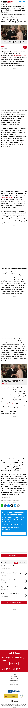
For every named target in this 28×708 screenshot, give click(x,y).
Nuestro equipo (14, 676)
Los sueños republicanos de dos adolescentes (8, 580)
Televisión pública (18, 499)
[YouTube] (17, 669)
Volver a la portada (14, 602)
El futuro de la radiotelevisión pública (8, 502)
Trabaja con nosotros (14, 678)
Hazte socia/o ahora (14, 533)
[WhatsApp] (2, 669)
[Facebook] (4, 669)
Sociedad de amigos (14, 680)
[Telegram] (11, 669)
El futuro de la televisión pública (12, 500)
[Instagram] (14, 669)
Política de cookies (14, 686)
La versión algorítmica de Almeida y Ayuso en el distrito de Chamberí (11, 566)
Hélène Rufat (4, 582)
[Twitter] (9, 669)
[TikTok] (19, 669)
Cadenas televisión (9, 499)
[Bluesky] (7, 669)
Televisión (3, 500)
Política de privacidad (14, 684)
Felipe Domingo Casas (5, 568)
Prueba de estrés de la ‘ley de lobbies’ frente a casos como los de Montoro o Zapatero (11, 594)
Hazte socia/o (14, 663)
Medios (2, 499)
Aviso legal (14, 682)
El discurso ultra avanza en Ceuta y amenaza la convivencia (11, 587)
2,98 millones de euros (7, 197)
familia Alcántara (9, 404)
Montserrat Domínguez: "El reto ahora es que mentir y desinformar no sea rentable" (11, 573)
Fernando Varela (4, 596)
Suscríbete (22, 1)
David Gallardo (4, 575)
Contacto (14, 674)
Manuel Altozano (4, 589)
